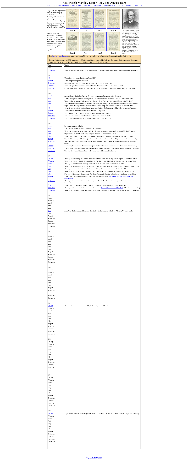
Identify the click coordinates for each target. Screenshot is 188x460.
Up (54, 5)
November (51, 88)
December (51, 70)
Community (97, 5)
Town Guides (76, 5)
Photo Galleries (63, 5)
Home (48, 5)
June (49, 104)
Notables (87, 5)
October (50, 86)
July (49, 78)
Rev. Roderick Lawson (60, 56)
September (51, 83)
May (49, 101)
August (50, 80)
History (120, 5)
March (50, 96)
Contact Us (138, 5)
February (51, 161)
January (50, 158)
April (49, 98)
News (106, 5)
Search (128, 5)
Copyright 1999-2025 (94, 458)
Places (112, 5)
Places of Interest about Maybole (112, 188)
